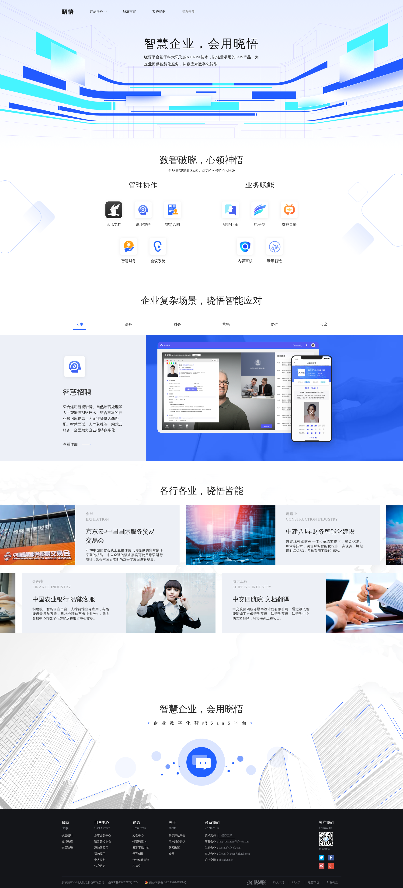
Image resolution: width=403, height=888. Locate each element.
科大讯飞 (256, 882)
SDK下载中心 (140, 847)
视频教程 (67, 841)
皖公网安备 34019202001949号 (167, 882)
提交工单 (227, 835)
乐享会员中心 (102, 835)
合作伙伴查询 (140, 859)
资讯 (171, 853)
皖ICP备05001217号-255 (123, 882)
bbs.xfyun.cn (226, 859)
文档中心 (138, 835)
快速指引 (67, 835)
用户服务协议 (177, 841)
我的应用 (99, 853)
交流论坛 (67, 847)
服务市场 (313, 882)
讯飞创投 (138, 853)
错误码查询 (139, 841)
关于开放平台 (177, 835)
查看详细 (70, 444)
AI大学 (136, 865)
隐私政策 (174, 847)
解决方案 (129, 11)
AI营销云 (332, 882)
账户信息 (99, 865)
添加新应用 (101, 847)
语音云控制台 (102, 841)
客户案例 (158, 11)
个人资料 (99, 859)
